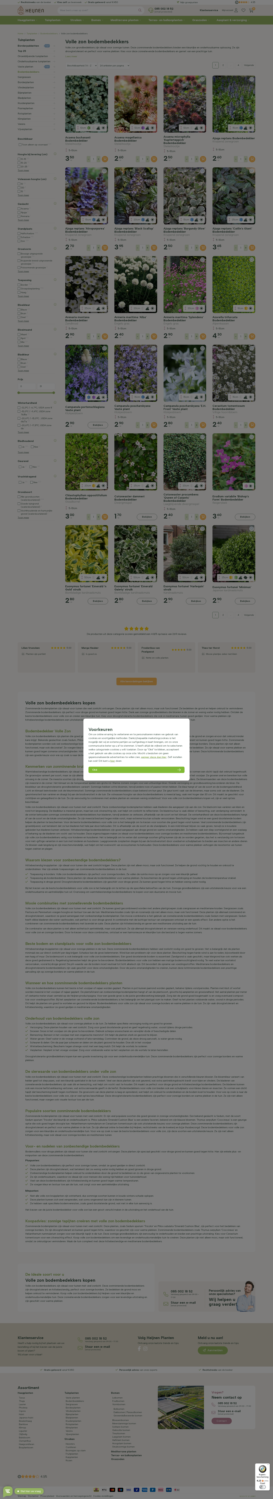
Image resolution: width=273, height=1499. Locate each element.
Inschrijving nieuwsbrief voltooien (136, 79)
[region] (136, 750)
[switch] (262, 1487)
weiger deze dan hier (154, 757)
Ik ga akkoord (119, 73)
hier (112, 760)
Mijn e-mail (114, 62)
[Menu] (268, 1465)
